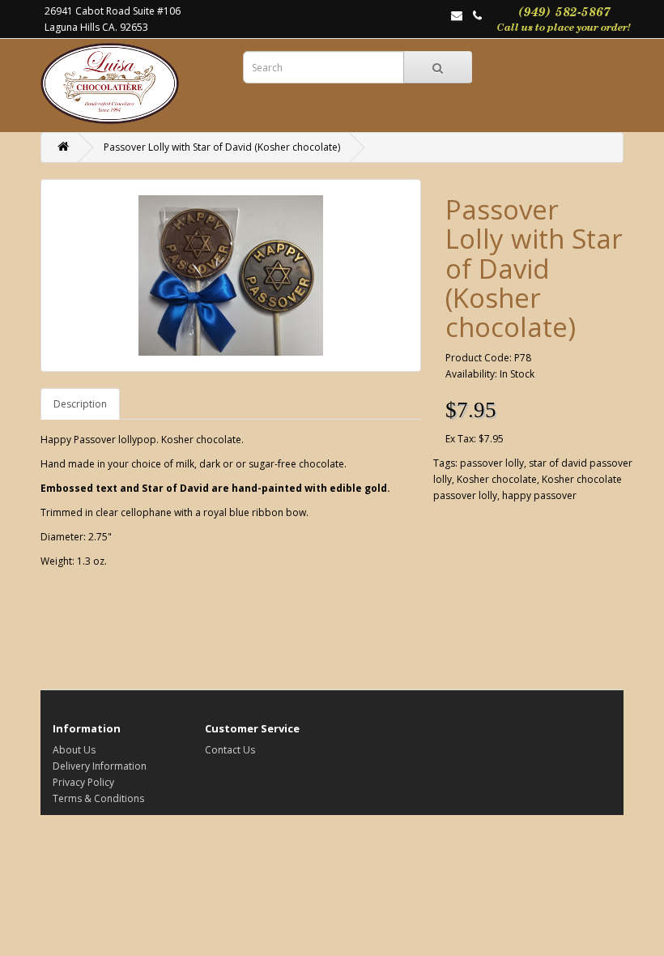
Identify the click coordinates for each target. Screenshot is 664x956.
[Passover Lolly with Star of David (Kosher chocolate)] (230, 275)
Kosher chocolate (497, 479)
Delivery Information (100, 766)
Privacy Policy (83, 782)
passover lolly (492, 463)
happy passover (539, 495)
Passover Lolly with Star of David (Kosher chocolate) (222, 147)
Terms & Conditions (98, 798)
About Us (74, 750)
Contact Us (230, 750)
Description (80, 404)
